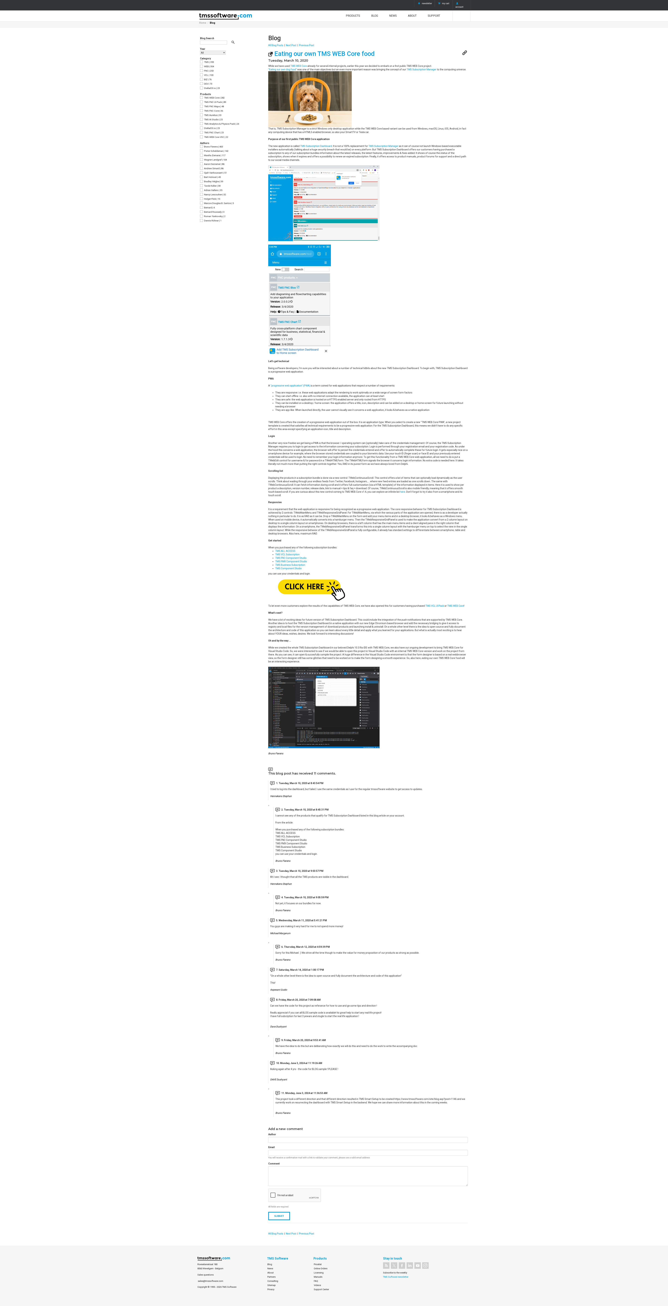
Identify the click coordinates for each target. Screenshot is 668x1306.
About (412, 15)
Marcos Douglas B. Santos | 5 (219, 203)
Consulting (272, 1281)
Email (271, 1147)
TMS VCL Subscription (287, 554)
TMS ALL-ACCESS (285, 551)
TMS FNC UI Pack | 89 (215, 102)
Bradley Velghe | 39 (213, 181)
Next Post (291, 45)
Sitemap (271, 1285)
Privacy (270, 1289)
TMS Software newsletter (395, 1277)
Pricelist (318, 1264)
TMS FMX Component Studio (291, 561)
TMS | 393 (209, 62)
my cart (445, 3)
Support (434, 15)
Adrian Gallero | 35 (213, 190)
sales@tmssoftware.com (210, 1281)
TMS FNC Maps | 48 (214, 106)
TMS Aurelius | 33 (212, 115)
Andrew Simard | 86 (214, 168)
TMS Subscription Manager (421, 69)
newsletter (427, 3)
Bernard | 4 (209, 207)
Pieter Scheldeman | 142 (216, 151)
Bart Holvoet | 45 (212, 177)
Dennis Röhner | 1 (212, 220)
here (402, 491)
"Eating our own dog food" (282, 69)
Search (461, 15)
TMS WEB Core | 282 (214, 97)
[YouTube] (417, 1265)
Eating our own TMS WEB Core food (324, 53)
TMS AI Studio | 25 (213, 119)
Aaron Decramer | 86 (214, 164)
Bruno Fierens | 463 (213, 146)
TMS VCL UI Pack (434, 605)
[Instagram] (425, 1265)
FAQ (316, 1281)
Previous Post (306, 45)
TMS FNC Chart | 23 (214, 132)
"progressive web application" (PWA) (290, 385)
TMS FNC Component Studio (291, 558)
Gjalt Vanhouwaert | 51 (215, 172)
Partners (271, 1277)
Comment (274, 1163)
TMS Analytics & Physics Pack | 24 (221, 124)
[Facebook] (402, 1265)
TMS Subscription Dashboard (316, 146)
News (393, 15)
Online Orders (320, 1268)
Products (353, 15)
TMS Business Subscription (290, 565)
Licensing (319, 1272)
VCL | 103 (208, 75)
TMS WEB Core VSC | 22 (216, 137)
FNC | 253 (209, 70)
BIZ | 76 (208, 79)
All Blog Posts (275, 45)
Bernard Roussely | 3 (214, 212)
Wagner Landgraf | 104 (215, 159)
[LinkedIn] (410, 1265)
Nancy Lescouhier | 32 (215, 194)
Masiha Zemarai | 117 (214, 155)
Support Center (321, 1289)
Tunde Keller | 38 (212, 186)
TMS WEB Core (298, 66)
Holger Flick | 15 (212, 199)
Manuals (318, 1277)
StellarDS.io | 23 (212, 88)
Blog (374, 15)
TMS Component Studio (288, 568)
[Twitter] (394, 1265)
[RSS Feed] (386, 1265)
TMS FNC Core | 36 (213, 111)
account (459, 7)
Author (272, 1134)
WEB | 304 (209, 66)
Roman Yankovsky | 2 (214, 216)
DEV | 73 (208, 84)
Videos (317, 1285)
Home (202, 22)
